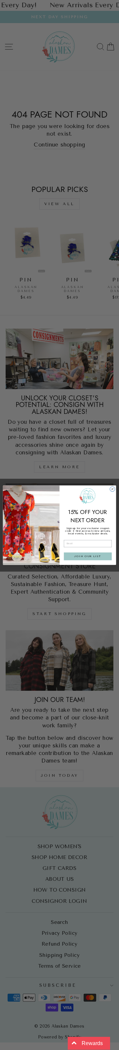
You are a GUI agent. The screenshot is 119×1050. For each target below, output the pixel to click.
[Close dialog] (112, 488)
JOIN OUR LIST (87, 556)
